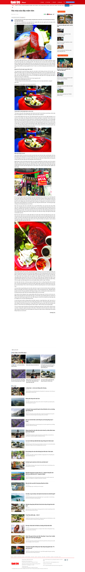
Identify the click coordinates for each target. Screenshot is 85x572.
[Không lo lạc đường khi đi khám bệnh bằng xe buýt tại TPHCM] (60, 74)
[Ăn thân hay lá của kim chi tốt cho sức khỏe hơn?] (17, 465)
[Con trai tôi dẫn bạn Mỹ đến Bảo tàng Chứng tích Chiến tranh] (48, 373)
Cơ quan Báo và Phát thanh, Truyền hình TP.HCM (30, 567)
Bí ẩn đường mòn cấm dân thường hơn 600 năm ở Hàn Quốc (39, 451)
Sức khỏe (59, 5)
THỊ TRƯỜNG (48, 556)
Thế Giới (23, 5)
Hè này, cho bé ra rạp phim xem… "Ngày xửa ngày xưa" (64, 69)
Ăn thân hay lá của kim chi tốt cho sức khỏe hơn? (37, 462)
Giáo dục (56, 5)
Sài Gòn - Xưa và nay (62, 55)
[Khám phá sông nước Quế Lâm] (33, 359)
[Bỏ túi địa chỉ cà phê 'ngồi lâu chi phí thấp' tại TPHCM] (60, 39)
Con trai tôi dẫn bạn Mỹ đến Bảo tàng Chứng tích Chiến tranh (47, 380)
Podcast (42, 2)
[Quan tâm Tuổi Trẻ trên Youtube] (65, 559)
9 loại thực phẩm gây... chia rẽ (32, 515)
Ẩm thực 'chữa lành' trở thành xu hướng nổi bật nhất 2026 (39, 525)
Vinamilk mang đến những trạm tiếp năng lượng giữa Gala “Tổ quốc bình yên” (40, 547)
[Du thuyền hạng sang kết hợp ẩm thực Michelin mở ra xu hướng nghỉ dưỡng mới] (48, 359)
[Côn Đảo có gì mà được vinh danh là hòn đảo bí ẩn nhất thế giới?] (17, 497)
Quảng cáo (60, 2)
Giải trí (51, 5)
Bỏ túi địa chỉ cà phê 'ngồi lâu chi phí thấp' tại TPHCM (64, 43)
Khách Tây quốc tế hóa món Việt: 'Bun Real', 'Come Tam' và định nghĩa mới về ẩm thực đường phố (40, 537)
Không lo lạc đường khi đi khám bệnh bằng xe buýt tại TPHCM (65, 78)
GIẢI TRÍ (36, 556)
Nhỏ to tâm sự (35, 5)
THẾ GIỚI (15, 556)
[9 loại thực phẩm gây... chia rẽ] (17, 518)
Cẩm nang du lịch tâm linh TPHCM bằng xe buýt (64, 95)
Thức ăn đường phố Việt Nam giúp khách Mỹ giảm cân (64, 51)
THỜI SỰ (12, 556)
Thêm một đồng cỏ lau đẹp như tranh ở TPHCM (65, 86)
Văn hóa (47, 5)
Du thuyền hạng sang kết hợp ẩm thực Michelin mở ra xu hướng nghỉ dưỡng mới (47, 366)
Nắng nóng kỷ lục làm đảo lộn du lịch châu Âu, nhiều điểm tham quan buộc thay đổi (33, 381)
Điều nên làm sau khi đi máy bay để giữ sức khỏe (37, 483)
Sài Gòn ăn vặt (61, 11)
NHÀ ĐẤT (52, 556)
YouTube (48, 2)
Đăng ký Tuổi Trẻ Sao (70, 2)
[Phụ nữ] (23, 2)
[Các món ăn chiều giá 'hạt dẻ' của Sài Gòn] (65, 19)
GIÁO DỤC (39, 556)
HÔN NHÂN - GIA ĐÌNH (20, 556)
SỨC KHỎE (43, 556)
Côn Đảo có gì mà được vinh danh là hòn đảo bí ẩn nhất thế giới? (40, 493)
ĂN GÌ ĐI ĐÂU (56, 556)
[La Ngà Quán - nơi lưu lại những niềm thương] (18, 359)
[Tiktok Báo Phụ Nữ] (47, 14)
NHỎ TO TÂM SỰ (27, 556)
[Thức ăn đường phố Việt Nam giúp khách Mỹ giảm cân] (60, 47)
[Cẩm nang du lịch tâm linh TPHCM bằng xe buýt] (60, 91)
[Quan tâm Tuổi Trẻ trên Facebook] (67, 559)
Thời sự (20, 5)
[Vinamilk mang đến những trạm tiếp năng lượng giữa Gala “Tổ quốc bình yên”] (17, 550)
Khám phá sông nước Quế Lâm (32, 365)
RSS (61, 565)
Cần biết (54, 2)
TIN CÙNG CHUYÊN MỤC (19, 353)
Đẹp (53, 5)
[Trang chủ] (13, 5)
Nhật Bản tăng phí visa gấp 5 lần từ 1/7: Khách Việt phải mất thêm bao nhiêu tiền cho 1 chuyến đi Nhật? (39, 473)
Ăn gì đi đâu (67, 5)
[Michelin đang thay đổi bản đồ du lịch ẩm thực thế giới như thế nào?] (17, 508)
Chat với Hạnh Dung (42, 5)
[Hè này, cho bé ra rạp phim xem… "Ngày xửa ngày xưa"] (65, 63)
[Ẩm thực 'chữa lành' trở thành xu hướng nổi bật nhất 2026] (17, 529)
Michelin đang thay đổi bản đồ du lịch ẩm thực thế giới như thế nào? (40, 505)
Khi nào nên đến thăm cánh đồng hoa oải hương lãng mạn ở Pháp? (18, 380)
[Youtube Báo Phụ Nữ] (50, 14)
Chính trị (16, 5)
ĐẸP (59, 556)
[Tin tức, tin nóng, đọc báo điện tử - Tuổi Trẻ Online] (15, 2)
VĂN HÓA (32, 556)
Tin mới (14, 386)
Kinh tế (63, 5)
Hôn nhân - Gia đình (28, 5)
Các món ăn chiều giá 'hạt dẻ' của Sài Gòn (65, 26)
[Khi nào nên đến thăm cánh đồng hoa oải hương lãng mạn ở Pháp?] (18, 373)
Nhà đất (71, 5)
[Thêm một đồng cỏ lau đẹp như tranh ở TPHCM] (60, 83)
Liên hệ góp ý (59, 565)
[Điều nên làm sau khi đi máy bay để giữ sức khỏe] (17, 486)
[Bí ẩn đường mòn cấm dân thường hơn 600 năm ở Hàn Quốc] (17, 455)
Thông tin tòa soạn (25, 566)
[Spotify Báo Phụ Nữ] (45, 14)
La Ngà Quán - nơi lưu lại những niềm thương (17, 365)
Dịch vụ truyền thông (46, 565)
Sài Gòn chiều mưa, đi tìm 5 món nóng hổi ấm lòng (64, 34)
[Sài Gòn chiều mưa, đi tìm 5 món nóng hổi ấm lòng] (60, 31)
